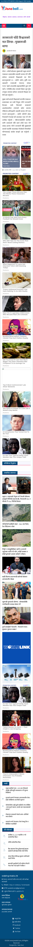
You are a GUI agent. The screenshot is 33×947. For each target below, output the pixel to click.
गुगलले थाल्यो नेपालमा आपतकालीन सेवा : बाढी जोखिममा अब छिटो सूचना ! (18, 798)
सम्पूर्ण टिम (18, 918)
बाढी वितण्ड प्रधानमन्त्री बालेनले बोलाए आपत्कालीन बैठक (14, 578)
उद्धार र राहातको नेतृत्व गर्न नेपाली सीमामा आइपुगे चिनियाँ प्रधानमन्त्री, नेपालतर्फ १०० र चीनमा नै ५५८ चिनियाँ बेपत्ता (16, 499)
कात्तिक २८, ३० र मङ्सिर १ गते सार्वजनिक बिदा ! (17, 836)
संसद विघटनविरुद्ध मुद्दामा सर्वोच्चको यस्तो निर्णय (18, 857)
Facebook (17, 925)
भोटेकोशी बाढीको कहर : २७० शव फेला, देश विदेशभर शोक (15, 525)
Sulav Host (21, 945)
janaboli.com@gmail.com (16, 888)
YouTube (17, 931)
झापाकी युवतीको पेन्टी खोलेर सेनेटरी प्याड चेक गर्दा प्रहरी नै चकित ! (18, 864)
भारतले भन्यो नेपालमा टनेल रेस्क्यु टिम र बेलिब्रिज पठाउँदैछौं (17, 822)
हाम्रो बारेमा (17, 922)
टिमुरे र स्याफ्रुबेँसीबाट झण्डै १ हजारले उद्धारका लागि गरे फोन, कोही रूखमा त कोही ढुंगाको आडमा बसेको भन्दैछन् (15, 552)
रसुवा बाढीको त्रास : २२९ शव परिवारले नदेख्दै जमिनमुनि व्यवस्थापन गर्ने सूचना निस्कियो (17, 790)
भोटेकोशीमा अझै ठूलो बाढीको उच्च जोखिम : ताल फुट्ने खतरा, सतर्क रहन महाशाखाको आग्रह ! (18, 807)
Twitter (17, 928)
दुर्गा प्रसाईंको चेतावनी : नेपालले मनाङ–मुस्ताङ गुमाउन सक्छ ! (15, 628)
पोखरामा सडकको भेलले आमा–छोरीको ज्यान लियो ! (17, 815)
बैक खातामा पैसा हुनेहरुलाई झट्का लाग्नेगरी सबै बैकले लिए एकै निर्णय (18, 850)
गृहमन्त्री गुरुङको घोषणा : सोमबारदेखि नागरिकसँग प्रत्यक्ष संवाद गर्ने (14, 603)
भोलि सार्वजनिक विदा (14, 842)
